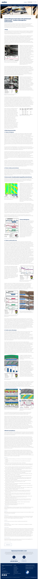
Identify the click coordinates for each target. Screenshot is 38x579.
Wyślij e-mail (24, 561)
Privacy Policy (18, 577)
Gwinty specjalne (15, 566)
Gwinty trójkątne (15, 569)
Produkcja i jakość (9, 5)
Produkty (14, 5)
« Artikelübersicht (8, 544)
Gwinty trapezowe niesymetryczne (17, 573)
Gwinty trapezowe (15, 567)
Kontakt (27, 5)
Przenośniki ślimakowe (16, 571)
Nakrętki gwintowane (16, 572)
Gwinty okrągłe (15, 570)
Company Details (15, 577)
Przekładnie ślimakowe (16, 568)
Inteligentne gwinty (20, 5)
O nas (24, 5)
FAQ (32, 5)
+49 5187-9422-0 (14, 561)
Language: (25, 2)
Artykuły (30, 5)
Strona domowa (4, 5)
